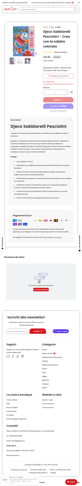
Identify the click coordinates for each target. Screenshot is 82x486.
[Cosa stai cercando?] (75, 9)
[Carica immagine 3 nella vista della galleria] (27, 61)
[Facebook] (13, 356)
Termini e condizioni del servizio (60, 470)
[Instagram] (8, 356)
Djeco (45, 27)
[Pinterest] (22, 356)
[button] (71, 92)
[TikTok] (17, 356)
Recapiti (53, 473)
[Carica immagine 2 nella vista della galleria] (19, 61)
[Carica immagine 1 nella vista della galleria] (12, 61)
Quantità (46, 87)
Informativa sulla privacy (38, 470)
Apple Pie (40, 465)
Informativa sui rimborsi (19, 470)
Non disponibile (49, 82)
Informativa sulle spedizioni (38, 473)
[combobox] (48, 9)
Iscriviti (36, 331)
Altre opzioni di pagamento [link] (58, 110)
